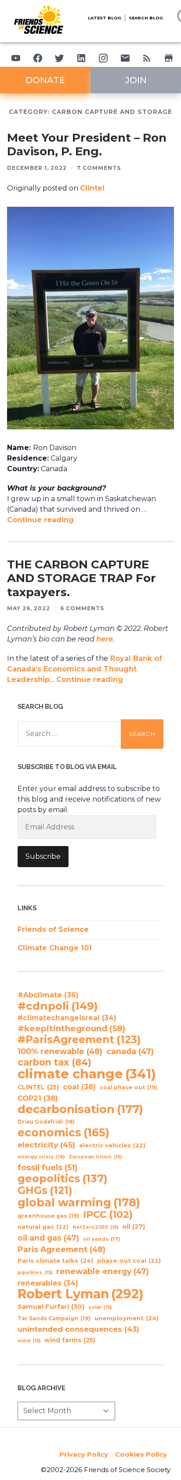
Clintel (92, 188)
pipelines (35, 1272)
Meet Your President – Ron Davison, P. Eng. (87, 145)
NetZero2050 (95, 1227)
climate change (87, 1074)
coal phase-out (128, 1087)
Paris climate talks (55, 1260)
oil (133, 1227)
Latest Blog (104, 17)
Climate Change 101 (55, 948)
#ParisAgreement (79, 1039)
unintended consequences (78, 1329)
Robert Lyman (81, 1294)
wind (29, 1341)
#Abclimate (48, 995)
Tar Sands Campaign (54, 1318)
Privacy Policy (83, 1454)
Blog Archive (41, 1388)
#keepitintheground (71, 1028)
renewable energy (102, 1271)
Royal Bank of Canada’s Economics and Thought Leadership (84, 669)
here (104, 639)
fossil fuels (47, 1167)
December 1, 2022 (37, 168)
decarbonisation (80, 1109)
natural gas (43, 1227)
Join (136, 80)
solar (100, 1307)
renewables (48, 1283)
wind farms (69, 1340)
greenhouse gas (48, 1216)
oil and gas (48, 1237)
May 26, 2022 (28, 608)
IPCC (108, 1214)
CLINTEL (38, 1087)
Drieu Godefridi (46, 1122)
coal (79, 1086)
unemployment (126, 1318)
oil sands (101, 1239)
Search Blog (146, 17)
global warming (79, 1202)
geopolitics (63, 1178)
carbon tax (54, 1062)
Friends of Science (53, 929)
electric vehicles (112, 1145)
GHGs (45, 1190)
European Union (95, 1157)
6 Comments (82, 608)
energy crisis (41, 1157)
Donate (45, 80)
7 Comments (99, 168)
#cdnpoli (58, 1005)
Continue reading (40, 520)
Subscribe (43, 856)
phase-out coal (129, 1260)
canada (130, 1051)
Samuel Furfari (51, 1307)
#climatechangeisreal (67, 1018)
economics (63, 1132)
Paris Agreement (61, 1249)
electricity (46, 1144)
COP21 (38, 1098)
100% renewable (60, 1051)
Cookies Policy (141, 1454)
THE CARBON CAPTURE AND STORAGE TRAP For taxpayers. (81, 578)
